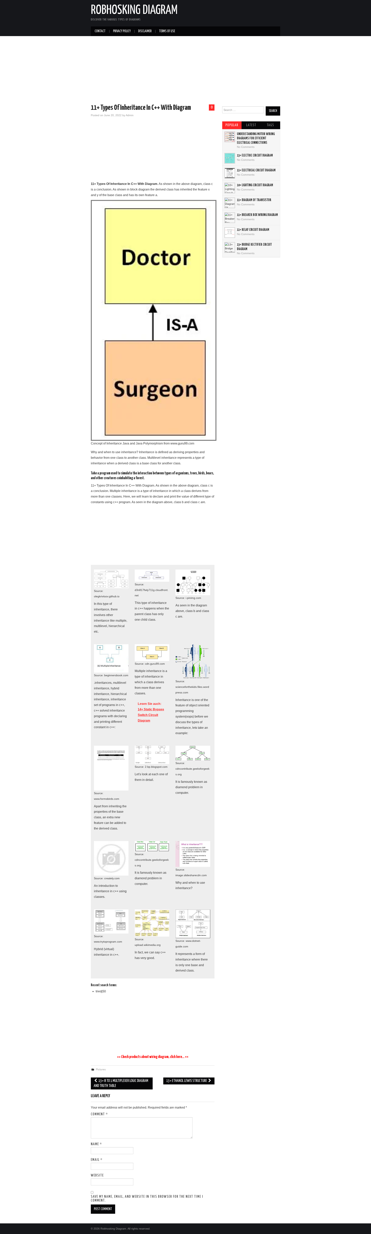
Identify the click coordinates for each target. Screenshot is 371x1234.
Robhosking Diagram (134, 10)
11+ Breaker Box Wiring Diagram (257, 215)
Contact (100, 31)
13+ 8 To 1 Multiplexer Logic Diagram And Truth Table (121, 1083)
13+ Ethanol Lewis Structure (187, 1081)
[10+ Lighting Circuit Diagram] (230, 188)
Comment (99, 1114)
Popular (231, 125)
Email (97, 1160)
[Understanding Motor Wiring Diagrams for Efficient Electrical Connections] (230, 137)
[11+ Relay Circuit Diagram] (230, 232)
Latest (251, 125)
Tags (270, 125)
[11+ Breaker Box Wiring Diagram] (230, 218)
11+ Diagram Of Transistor (254, 200)
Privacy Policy (122, 31)
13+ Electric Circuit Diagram (255, 155)
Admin (130, 115)
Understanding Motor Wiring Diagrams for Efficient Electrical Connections (256, 138)
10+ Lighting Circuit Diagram (255, 185)
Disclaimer (144, 31)
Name (96, 1144)
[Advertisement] (185, 71)
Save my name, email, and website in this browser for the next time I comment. (147, 1198)
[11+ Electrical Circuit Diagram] (230, 173)
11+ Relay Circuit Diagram (253, 230)
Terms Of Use (167, 31)
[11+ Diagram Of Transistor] (230, 203)
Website (97, 1175)
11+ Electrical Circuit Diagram (256, 170)
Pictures (101, 1069)
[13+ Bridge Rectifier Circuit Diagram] (230, 247)
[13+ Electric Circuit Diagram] (230, 158)
